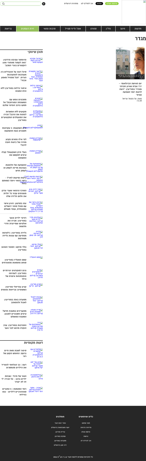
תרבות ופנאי (49, 29)
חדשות (138, 29)
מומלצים (60, 417)
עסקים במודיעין (60, 436)
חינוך (122, 29)
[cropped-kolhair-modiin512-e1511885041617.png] (134, 12)
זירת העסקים (27, 29)
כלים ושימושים (86, 417)
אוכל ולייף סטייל (73, 29)
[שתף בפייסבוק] (43, 3)
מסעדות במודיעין (60, 441)
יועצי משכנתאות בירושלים (60, 427)
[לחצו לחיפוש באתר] (3, 4)
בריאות (8, 29)
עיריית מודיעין (60, 432)
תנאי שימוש (86, 423)
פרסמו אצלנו (112, 3)
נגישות (86, 436)
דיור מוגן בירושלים (60, 445)
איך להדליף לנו (87, 3)
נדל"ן (108, 29)
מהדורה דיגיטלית (71, 3)
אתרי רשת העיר (60, 423)
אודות (99, 3)
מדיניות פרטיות (86, 427)
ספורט (93, 29)
